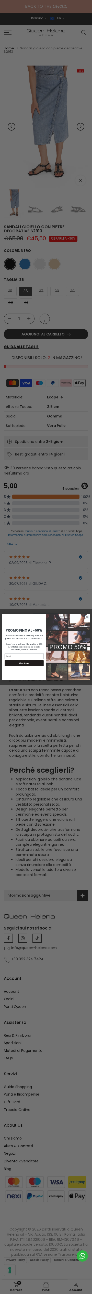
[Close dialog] (87, 617)
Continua (24, 663)
